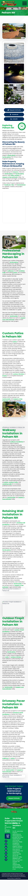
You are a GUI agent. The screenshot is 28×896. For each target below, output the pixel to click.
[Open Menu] (24, 3)
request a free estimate (10, 177)
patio (7, 657)
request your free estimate (13, 318)
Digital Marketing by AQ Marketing (17, 876)
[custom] (6, 850)
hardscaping (6, 157)
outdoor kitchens (18, 374)
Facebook (7, 185)
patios (15, 272)
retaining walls (7, 484)
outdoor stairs (13, 482)
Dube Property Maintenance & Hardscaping (12, 874)
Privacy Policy (10, 878)
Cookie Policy (17, 878)
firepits (4, 376)
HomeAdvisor (21, 185)
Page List (22, 875)
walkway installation (16, 442)
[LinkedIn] (6, 847)
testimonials (14, 316)
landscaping (11, 155)
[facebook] (6, 841)
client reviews (15, 175)
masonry (16, 172)
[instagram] (6, 844)
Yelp (12, 185)
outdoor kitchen (16, 657)
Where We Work (5, 876)
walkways (10, 271)
